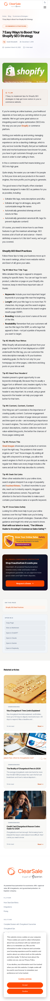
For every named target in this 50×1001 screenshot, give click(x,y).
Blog (9, 16)
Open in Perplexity (12, 648)
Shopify (24, 126)
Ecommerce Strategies (20, 16)
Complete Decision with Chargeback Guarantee (20, 924)
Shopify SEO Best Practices (14, 607)
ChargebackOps (9, 929)
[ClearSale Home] (12, 4)
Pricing (6, 911)
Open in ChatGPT (12, 633)
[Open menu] (45, 7)
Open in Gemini (11, 643)
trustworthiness (13, 485)
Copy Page (10, 623)
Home (4, 16)
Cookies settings (25, 979)
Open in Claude (11, 638)
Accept (25, 985)
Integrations (8, 907)
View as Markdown (12, 628)
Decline (25, 991)
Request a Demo (23, 583)
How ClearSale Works (11, 903)
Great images (8, 446)
